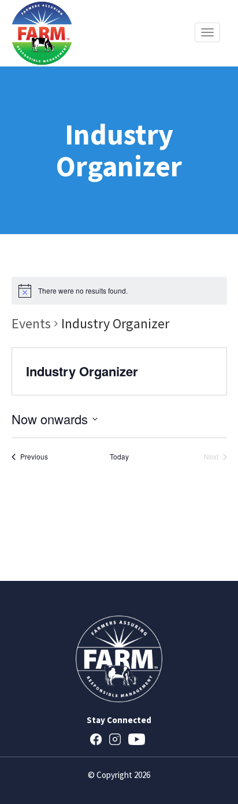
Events (31, 323)
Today (119, 456)
